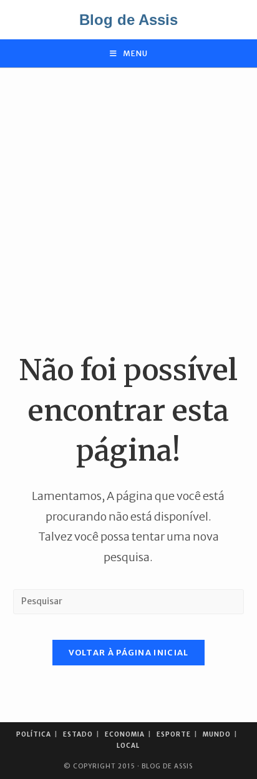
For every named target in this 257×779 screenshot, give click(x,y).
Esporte (174, 734)
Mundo (217, 734)
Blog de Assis (128, 19)
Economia (125, 734)
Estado (78, 734)
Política (33, 734)
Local (128, 746)
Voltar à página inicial (129, 652)
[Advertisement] (128, 209)
